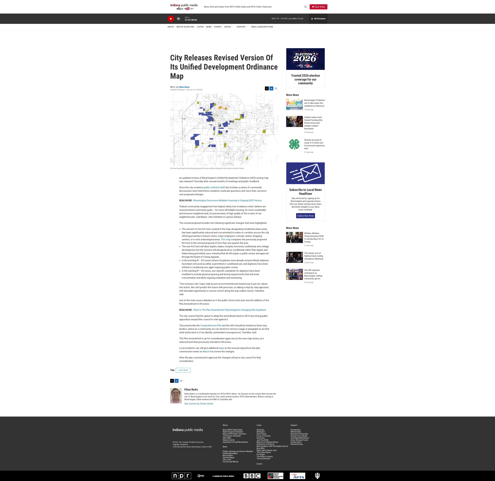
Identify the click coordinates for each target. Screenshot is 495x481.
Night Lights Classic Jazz (267, 450)
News (209, 27)
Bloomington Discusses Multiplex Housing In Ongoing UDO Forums (227, 200)
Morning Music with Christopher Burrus (272, 446)
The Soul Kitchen (263, 459)
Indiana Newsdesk (230, 453)
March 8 (207, 351)
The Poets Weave (264, 452)
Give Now (319, 6)
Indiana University (197, 442)
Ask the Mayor (228, 458)
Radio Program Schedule (233, 432)
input (221, 348)
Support (241, 27)
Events (218, 27)
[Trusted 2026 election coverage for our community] (305, 59)
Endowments (296, 442)
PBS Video (227, 438)
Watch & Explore (185, 27)
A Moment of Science (265, 444)
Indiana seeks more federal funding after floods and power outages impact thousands (313, 123)
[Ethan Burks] (176, 395)
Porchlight (261, 454)
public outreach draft (214, 187)
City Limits (227, 460)
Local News (183, 370)
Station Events (229, 440)
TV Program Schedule (232, 436)
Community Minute (230, 462)
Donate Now (296, 430)
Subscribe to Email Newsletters (235, 442)
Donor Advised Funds (299, 440)
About (171, 27)
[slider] (182, 18)
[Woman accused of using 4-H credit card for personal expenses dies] (294, 144)
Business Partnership (299, 434)
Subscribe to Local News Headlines (305, 192)
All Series (260, 430)
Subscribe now (305, 215)
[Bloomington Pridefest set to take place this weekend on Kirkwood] (294, 104)
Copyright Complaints (180, 444)
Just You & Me (262, 440)
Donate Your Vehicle (299, 436)
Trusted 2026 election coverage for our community (305, 79)
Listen (200, 27)
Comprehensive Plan (211, 325)
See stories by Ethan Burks (198, 403)
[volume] (178, 19)
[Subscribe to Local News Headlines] (305, 173)
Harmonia (261, 438)
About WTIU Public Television (234, 434)
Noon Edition (228, 456)
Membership (296, 432)
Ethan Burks (184, 87)
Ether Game (261, 434)
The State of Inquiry (265, 457)
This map (225, 239)
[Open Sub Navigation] (233, 27)
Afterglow (261, 432)
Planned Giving (297, 444)
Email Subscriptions (262, 27)
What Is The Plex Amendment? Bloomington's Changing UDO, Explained (229, 310)
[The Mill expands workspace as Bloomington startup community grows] (294, 274)
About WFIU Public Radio (232, 430)
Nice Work (261, 448)
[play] (171, 18)
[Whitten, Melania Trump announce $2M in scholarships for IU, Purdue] (294, 237)
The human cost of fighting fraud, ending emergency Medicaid (313, 256)
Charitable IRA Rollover (300, 438)
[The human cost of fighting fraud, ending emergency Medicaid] (294, 257)
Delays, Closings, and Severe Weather (238, 451)
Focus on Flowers (264, 436)
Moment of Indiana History (267, 442)
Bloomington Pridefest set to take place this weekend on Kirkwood (314, 103)
